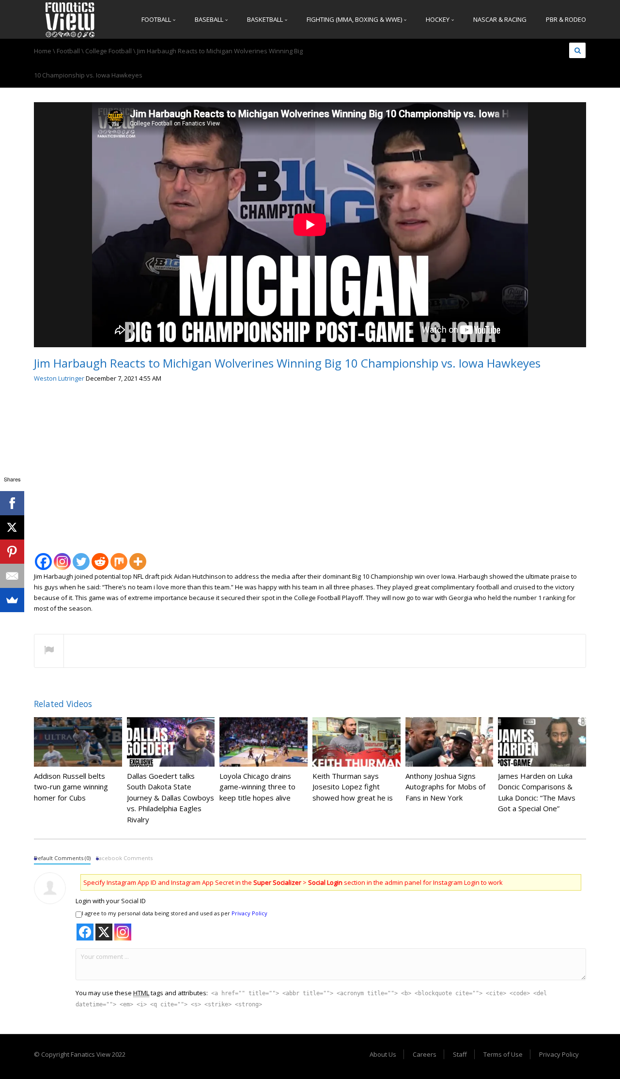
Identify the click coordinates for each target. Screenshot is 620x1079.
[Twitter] (81, 556)
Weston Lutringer (59, 378)
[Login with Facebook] (85, 932)
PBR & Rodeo (566, 19)
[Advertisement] (310, 464)
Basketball (265, 19)
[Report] (49, 651)
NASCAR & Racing (500, 19)
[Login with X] (103, 932)
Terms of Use (503, 1054)
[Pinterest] (12, 552)
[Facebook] (43, 556)
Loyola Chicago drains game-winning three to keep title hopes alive (257, 786)
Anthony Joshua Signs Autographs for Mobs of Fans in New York (445, 786)
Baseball (210, 19)
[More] (137, 556)
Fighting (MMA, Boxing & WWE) (355, 19)
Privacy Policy (249, 913)
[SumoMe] (12, 600)
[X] (12, 527)
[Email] (12, 576)
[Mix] (118, 556)
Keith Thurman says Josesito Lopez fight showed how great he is (352, 786)
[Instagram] (62, 556)
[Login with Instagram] (122, 932)
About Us (383, 1054)
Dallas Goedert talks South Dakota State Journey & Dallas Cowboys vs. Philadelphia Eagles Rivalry (170, 797)
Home (42, 50)
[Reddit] (100, 556)
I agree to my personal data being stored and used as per (174, 913)
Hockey (438, 19)
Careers (424, 1054)
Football (156, 19)
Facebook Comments (124, 858)
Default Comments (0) (62, 858)
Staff (460, 1054)
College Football (108, 50)
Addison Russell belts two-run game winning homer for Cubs (71, 786)
